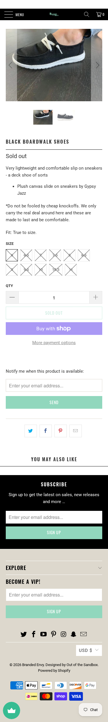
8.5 (83, 255)
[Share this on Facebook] (45, 431)
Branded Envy (33, 665)
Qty (9, 286)
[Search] (86, 14)
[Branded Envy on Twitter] (24, 634)
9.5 (26, 269)
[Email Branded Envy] (83, 634)
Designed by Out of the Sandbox (72, 665)
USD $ (85, 650)
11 (71, 269)
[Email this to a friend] (75, 431)
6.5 (26, 255)
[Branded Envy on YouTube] (43, 634)
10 (41, 269)
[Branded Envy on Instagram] (63, 634)
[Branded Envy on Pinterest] (54, 634)
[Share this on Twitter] (30, 431)
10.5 (55, 269)
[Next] (97, 65)
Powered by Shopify (54, 670)
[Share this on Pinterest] (60, 431)
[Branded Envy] (54, 14)
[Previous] (11, 65)
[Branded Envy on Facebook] (33, 634)
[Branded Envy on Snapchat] (73, 634)
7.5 (55, 255)
